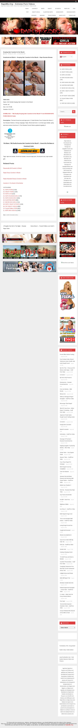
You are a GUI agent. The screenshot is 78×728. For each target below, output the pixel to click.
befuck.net (70, 676)
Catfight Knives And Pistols (66, 573)
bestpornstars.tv (67, 684)
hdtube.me (64, 702)
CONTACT (35, 8)
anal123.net (63, 678)
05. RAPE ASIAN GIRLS (10, 198)
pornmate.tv (71, 705)
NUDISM (42, 15)
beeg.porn (71, 682)
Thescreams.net (67, 162)
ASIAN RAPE (59, 12)
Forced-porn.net (67, 142)
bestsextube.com (64, 686)
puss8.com (63, 707)
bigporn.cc (64, 688)
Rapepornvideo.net (67, 172)
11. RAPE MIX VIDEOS (9, 210)
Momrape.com (67, 158)
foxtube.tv (70, 694)
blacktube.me (64, 692)
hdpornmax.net (70, 700)
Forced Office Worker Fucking (67, 354)
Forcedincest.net (67, 186)
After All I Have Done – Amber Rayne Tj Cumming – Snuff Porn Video (67, 410)
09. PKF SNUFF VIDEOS (10, 206)
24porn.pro (70, 672)
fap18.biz (65, 668)
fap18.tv (70, 668)
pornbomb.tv (64, 705)
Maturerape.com (67, 184)
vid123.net (63, 713)
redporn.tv (62, 709)
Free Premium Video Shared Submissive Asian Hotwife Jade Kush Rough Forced (67, 361)
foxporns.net (64, 670)
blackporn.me (70, 690)
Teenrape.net (67, 164)
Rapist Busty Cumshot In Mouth (11, 172)
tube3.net (62, 711)
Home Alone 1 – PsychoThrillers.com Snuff (42, 226)
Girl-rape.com (67, 178)
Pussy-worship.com (67, 168)
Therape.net (67, 146)
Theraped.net (67, 144)
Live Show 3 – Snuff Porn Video (67, 509)
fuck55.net (70, 696)
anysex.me (64, 680)
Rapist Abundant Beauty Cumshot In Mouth (14, 178)
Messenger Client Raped (66, 403)
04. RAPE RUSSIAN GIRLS (11, 196)
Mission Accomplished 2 (66, 535)
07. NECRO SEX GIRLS (10, 202)
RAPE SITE (62, 15)
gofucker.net (64, 672)
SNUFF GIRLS (36, 12)
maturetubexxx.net (64, 703)
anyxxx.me (70, 674)
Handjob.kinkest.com (67, 166)
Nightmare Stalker (64, 504)
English (64, 56)
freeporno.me (64, 696)
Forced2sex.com (67, 156)
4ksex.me (70, 670)
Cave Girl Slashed (64, 471)
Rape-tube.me (67, 140)
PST (27, 12)
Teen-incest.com (67, 170)
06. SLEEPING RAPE (9, 200)
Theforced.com (67, 160)
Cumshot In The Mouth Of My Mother (13, 183)
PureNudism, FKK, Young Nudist (67, 645)
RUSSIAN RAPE (71, 12)
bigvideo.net (63, 690)
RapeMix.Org (69, 725)
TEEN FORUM (52, 15)
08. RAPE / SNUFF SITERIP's (11, 204)
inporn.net (70, 702)
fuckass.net (63, 698)
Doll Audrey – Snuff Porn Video (67, 434)
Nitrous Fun (63, 394)
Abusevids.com (67, 154)
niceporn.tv (72, 703)
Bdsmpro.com (67, 152)
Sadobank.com (67, 150)
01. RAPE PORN (8, 189)
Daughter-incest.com (67, 148)
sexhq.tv (68, 709)
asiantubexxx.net (64, 682)
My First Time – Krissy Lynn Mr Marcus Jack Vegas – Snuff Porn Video (67, 370)
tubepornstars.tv (70, 711)
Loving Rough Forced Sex (66, 525)
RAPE (42, 8)
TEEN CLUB (72, 15)
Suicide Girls (63, 549)
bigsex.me (70, 688)
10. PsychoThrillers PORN (10, 208)
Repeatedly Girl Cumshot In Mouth (12, 168)
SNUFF (50, 8)
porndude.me (64, 674)
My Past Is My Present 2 (66, 377)
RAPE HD (66, 8)
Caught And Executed (65, 530)
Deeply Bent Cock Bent (65, 424)
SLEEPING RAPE (48, 12)
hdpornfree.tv (63, 700)
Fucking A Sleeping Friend (66, 552)
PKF (74, 8)
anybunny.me (70, 678)
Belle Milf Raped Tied (65, 578)
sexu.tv (72, 709)
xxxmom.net (70, 713)
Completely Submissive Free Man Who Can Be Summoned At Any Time (67, 568)
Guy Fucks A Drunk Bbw (66, 494)
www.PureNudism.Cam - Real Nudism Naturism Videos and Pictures (67, 659)
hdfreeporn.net (70, 698)
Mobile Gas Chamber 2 (65, 485)
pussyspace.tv (70, 707)
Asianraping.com (67, 182)
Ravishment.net (67, 176)
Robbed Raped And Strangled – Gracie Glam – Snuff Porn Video (67, 589)
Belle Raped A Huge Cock (66, 514)
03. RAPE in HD (7, 193)
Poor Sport (62, 601)
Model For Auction (64, 429)
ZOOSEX (33, 15)
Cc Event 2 (62, 374)
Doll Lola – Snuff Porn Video (66, 544)
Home (26, 8)
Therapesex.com (67, 180)
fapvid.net (70, 692)
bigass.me (71, 686)
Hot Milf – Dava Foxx (65, 499)
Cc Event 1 (62, 421)
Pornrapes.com (67, 174)
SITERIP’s (58, 8)
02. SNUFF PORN (8, 191)
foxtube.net (64, 694)
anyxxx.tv (70, 680)
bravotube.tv (64, 676)
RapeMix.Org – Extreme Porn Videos (18, 4)
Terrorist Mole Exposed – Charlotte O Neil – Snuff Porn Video (67, 606)
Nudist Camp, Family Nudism (66, 649)
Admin (5, 53)
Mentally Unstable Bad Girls (66, 582)
